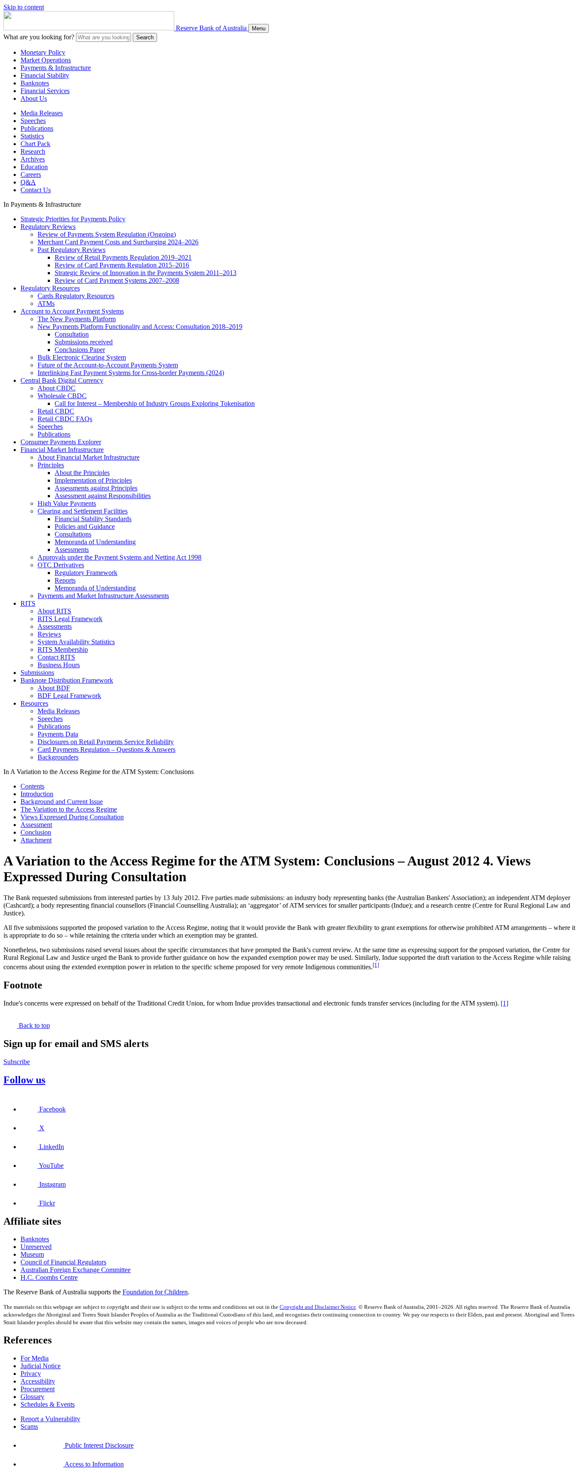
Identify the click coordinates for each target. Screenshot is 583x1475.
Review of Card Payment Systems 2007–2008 (117, 280)
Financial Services (45, 90)
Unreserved (36, 1246)
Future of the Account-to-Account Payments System (108, 365)
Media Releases (41, 113)
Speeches (33, 120)
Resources (34, 703)
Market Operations (45, 60)
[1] (376, 965)
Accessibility (37, 1381)
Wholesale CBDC (62, 395)
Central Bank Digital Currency (61, 380)
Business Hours (59, 665)
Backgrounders (58, 757)
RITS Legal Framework (70, 618)
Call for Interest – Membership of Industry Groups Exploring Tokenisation (155, 403)
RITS (27, 603)
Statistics (32, 136)
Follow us (24, 1079)
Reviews (49, 634)
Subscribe (16, 1061)
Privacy (30, 1373)
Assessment (36, 824)
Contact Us (35, 190)
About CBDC (57, 388)
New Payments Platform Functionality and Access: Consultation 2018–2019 (140, 326)
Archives (32, 159)
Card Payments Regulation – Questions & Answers (106, 749)
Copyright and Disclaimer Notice (318, 1307)
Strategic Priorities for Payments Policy (72, 219)
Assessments (72, 549)
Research (32, 151)
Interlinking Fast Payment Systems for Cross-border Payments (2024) (131, 372)
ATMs (46, 303)
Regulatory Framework (86, 572)
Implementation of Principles (93, 480)
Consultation (72, 334)
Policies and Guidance (85, 526)
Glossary (32, 1396)
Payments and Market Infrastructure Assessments (103, 595)
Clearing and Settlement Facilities (83, 511)
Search (145, 37)
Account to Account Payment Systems (72, 311)
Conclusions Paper (80, 349)
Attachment (36, 840)
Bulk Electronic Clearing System (82, 357)
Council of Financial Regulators (63, 1262)
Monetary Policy (42, 52)
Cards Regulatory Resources (76, 295)
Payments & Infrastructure (55, 67)
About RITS (54, 611)
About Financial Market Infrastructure (89, 457)
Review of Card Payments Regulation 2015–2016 (122, 265)
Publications (36, 128)
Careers (30, 174)
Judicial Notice (40, 1365)
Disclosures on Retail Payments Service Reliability (106, 741)
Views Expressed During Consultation (72, 817)
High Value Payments (67, 503)
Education (34, 166)
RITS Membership (63, 649)
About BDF (54, 688)
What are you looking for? (38, 37)
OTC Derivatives (61, 565)
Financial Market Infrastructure (62, 449)
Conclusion (35, 832)
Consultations (73, 534)
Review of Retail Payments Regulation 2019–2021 (123, 257)
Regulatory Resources (50, 288)
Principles (51, 465)
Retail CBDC (56, 411)
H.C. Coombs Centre (49, 1277)
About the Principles (82, 472)
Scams (29, 1426)
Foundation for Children (155, 1292)
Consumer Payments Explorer (60, 442)
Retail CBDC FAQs (65, 418)
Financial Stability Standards (93, 518)
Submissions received (84, 342)
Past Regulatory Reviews (71, 249)
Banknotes (34, 83)
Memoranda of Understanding (95, 541)
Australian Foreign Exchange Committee (75, 1269)
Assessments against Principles (96, 488)
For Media (34, 1358)
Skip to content (23, 7)
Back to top (33, 1025)
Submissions (37, 672)
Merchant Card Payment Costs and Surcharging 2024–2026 (118, 242)
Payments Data (58, 734)
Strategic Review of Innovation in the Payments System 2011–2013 (145, 272)
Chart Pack (35, 143)
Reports (65, 580)
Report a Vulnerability (50, 1418)
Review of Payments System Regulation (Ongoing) (107, 234)
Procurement (37, 1389)
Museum (32, 1254)
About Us (33, 98)
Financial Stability (44, 75)
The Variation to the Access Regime (68, 809)
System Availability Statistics (76, 641)
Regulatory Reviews (48, 226)
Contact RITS (56, 657)
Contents (32, 786)
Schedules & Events (47, 1404)
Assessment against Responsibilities (103, 495)
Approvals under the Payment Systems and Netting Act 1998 (119, 557)
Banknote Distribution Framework (66, 680)
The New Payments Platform (77, 319)
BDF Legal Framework (69, 695)
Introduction (36, 794)
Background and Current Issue (61, 801)
